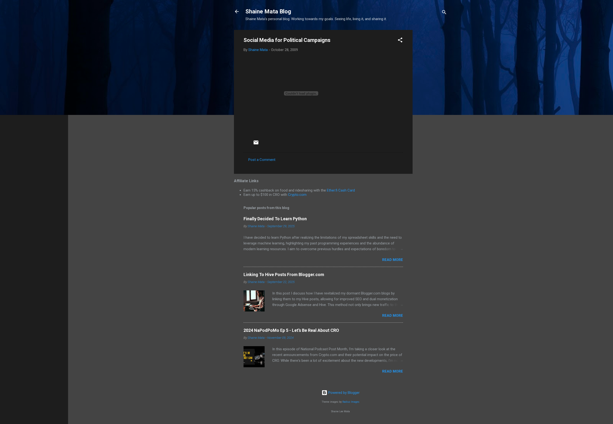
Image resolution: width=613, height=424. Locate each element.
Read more (392, 260)
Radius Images (350, 401)
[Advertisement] (431, 102)
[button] (400, 41)
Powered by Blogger (343, 392)
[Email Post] (256, 144)
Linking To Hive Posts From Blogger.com (284, 274)
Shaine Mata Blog (268, 11)
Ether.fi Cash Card (341, 190)
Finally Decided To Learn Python (275, 218)
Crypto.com (297, 194)
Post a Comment (261, 160)
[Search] (444, 13)
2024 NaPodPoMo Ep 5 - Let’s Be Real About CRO (291, 330)
